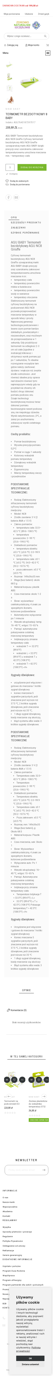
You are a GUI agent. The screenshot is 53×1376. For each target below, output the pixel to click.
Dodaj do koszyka (32, 167)
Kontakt (6, 1216)
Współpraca (9, 1275)
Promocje (7, 1289)
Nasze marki (9, 1202)
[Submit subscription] (43, 1170)
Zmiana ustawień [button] (30, 1364)
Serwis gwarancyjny (12, 1255)
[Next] (44, 1096)
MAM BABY (13, 109)
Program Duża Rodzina (14, 1271)
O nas (5, 1197)
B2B (4, 1303)
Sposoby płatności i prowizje (17, 1232)
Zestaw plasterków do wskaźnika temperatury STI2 (38, 1104)
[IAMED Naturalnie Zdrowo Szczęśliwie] (26, 26)
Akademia (8, 1211)
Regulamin (8, 1236)
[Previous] (9, 1096)
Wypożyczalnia (10, 1207)
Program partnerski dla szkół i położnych (23, 1285)
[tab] (14, 217)
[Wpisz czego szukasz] (45, 36)
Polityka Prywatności (13, 1241)
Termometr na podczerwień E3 (11, 1102)
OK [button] (30, 1358)
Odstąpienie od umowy (14, 1246)
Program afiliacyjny (12, 1280)
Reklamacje (8, 1250)
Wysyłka (7, 1227)
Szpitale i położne (12, 1266)
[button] (17, 181)
